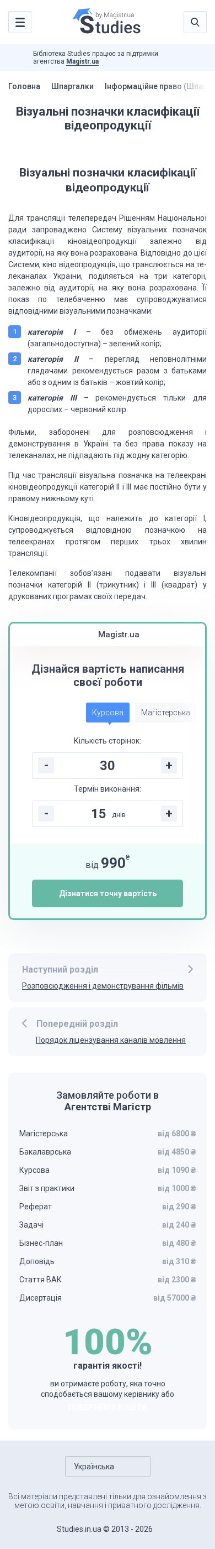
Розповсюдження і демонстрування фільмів (103, 985)
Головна (24, 86)
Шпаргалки (72, 86)
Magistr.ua (82, 61)
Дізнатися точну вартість (108, 893)
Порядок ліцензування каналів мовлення (111, 1040)
